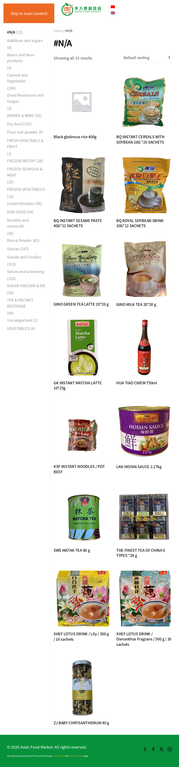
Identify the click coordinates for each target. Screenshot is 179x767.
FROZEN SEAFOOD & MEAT (24, 172)
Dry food (14, 124)
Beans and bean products (20, 58)
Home (58, 30)
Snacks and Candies (24, 257)
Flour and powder (22, 132)
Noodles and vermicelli (18, 223)
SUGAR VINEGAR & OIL (26, 285)
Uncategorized (19, 320)
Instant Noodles (20, 203)
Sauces (13, 248)
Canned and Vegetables (17, 78)
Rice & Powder (19, 240)
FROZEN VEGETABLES (26, 189)
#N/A (11, 32)
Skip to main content (28, 13)
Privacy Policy (58, 756)
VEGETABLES (18, 328)
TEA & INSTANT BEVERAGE (20, 303)
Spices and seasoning (25, 271)
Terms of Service (76, 756)
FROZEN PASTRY (21, 160)
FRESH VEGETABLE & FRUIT (25, 143)
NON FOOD (16, 212)
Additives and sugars (25, 40)
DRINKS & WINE (20, 115)
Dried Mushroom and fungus (25, 98)
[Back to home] (81, 9)
